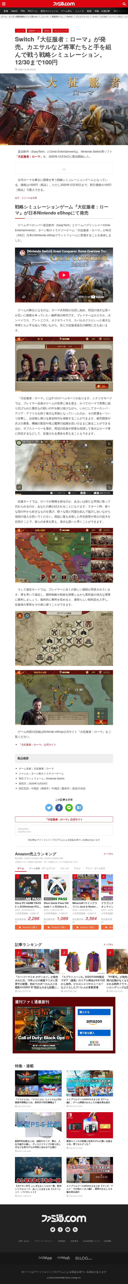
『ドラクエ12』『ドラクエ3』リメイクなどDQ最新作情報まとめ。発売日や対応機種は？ (38, 1101)
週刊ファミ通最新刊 (32, 1001)
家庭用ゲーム (57, 16)
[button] (94, 1022)
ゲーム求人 (66, 10)
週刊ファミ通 (120, 10)
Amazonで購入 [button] (29, 927)
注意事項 (74, 1241)
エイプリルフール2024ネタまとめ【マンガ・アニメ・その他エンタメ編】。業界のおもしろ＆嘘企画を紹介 (89, 1188)
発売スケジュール (49, 10)
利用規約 (62, 1241)
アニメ (77, 868)
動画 (89, 10)
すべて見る (108, 854)
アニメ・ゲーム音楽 (95, 868)
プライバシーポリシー (43, 1241)
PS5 (23, 10)
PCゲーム (32, 10)
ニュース (79, 10)
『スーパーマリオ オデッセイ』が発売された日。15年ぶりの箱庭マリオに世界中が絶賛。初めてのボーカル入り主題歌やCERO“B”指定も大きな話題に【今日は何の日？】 (36, 982)
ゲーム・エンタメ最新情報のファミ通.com (19, 16)
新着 (6, 10)
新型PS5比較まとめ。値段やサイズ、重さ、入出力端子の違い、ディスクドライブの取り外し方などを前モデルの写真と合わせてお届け (38, 1144)
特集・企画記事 (102, 10)
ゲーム (20, 868)
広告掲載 (107, 1241)
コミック (64, 868)
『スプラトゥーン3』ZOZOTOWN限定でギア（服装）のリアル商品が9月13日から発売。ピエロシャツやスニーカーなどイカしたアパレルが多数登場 (83, 982)
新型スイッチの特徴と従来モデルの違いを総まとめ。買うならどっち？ (89, 1143)
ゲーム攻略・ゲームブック (42, 868)
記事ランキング (28, 944)
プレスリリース (82, 16)
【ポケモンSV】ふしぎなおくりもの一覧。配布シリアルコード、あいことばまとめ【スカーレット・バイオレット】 (38, 1188)
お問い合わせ (23, 1241)
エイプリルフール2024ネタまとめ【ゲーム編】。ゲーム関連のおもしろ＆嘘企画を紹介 (88, 1101)
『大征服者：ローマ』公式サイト (37, 744)
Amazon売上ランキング (36, 853)
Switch (14, 10)
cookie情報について (91, 1241)
